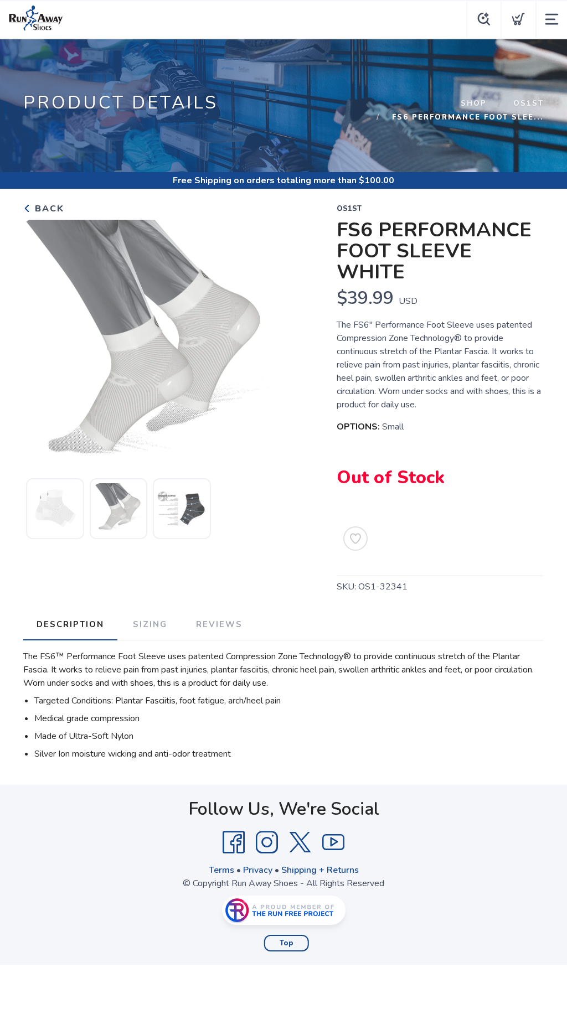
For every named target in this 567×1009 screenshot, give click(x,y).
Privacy (257, 870)
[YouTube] (333, 842)
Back (48, 209)
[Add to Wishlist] (355, 538)
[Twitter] (300, 842)
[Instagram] (267, 842)
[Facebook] (233, 842)
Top (286, 943)
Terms (221, 870)
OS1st (528, 103)
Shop (474, 103)
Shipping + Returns (320, 870)
